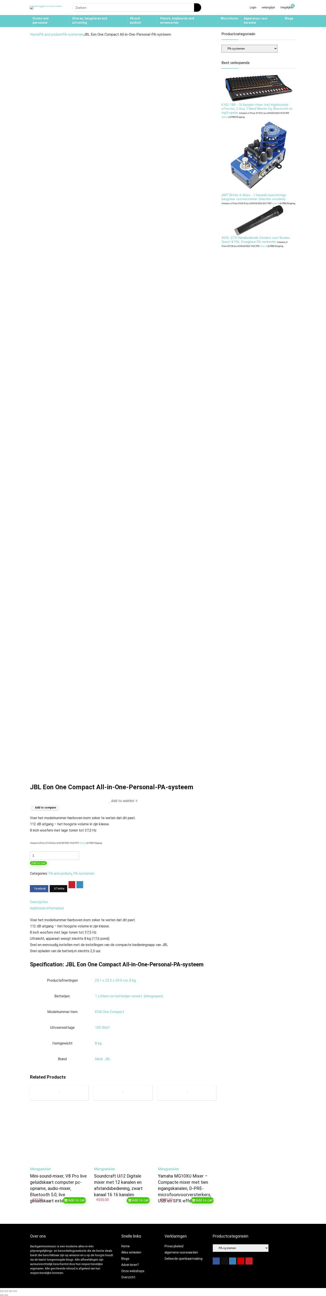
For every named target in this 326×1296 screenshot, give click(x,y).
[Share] (10, 1291)
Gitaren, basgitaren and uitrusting (89, 20)
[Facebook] (216, 1261)
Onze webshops (132, 1271)
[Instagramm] (232, 1261)
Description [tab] (39, 902)
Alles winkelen (131, 1252)
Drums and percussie (41, 20)
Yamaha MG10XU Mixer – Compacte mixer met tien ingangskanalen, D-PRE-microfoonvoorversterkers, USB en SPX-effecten (184, 1188)
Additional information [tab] (47, 908)
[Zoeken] (197, 7)
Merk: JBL (103, 1059)
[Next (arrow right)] (6, 1295)
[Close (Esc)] (15, 1291)
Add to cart (38, 863)
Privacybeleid (174, 1246)
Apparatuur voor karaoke (256, 20)
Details (83, 843)
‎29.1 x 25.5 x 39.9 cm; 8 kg (115, 980)
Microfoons (229, 18)
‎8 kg (98, 1043)
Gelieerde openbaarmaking (183, 1258)
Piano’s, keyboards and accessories (177, 20)
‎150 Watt (102, 1027)
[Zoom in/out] (2, 1291)
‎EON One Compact (109, 1012)
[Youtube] (240, 1261)
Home (34, 34)
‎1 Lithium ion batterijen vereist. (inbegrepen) (129, 996)
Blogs (289, 18)
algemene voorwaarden (181, 1252)
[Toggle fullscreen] (6, 1291)
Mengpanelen (40, 1169)
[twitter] (224, 1261)
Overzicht (128, 1277)
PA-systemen (73, 34)
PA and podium (135, 20)
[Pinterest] (249, 1261)
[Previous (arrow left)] (2, 1295)
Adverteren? (130, 1265)
